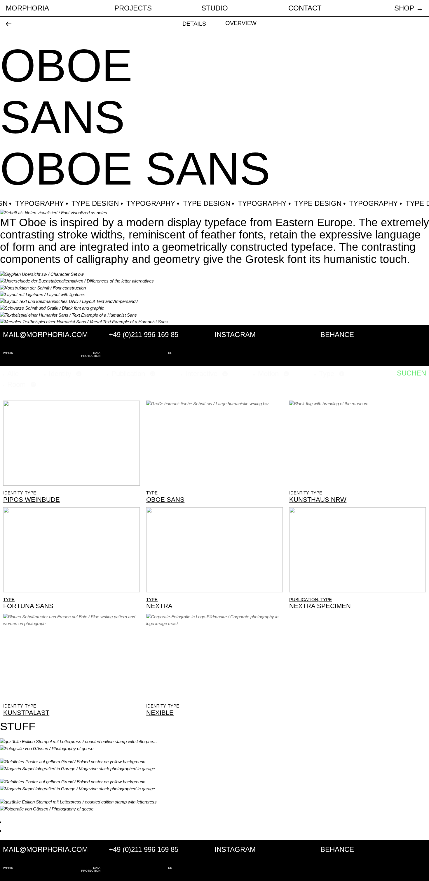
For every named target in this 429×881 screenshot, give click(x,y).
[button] (13, 374)
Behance (337, 334)
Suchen (411, 373)
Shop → (408, 8)
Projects (133, 8)
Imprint (9, 353)
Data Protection (90, 354)
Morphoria (27, 8)
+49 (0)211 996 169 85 (143, 334)
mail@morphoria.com (45, 334)
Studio (214, 8)
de (170, 353)
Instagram (235, 334)
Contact (305, 8)
